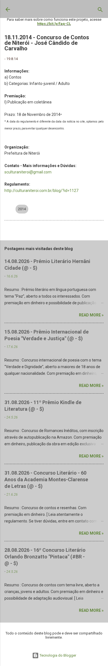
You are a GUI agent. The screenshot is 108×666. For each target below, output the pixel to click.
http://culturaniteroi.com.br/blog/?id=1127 (41, 190)
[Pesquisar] (100, 11)
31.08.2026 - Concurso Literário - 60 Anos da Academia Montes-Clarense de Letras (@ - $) (46, 479)
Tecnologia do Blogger (57, 655)
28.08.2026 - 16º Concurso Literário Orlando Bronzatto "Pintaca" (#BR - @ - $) (45, 556)
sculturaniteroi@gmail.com (28, 172)
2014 (22, 209)
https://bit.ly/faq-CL (54, 24)
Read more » (91, 315)
